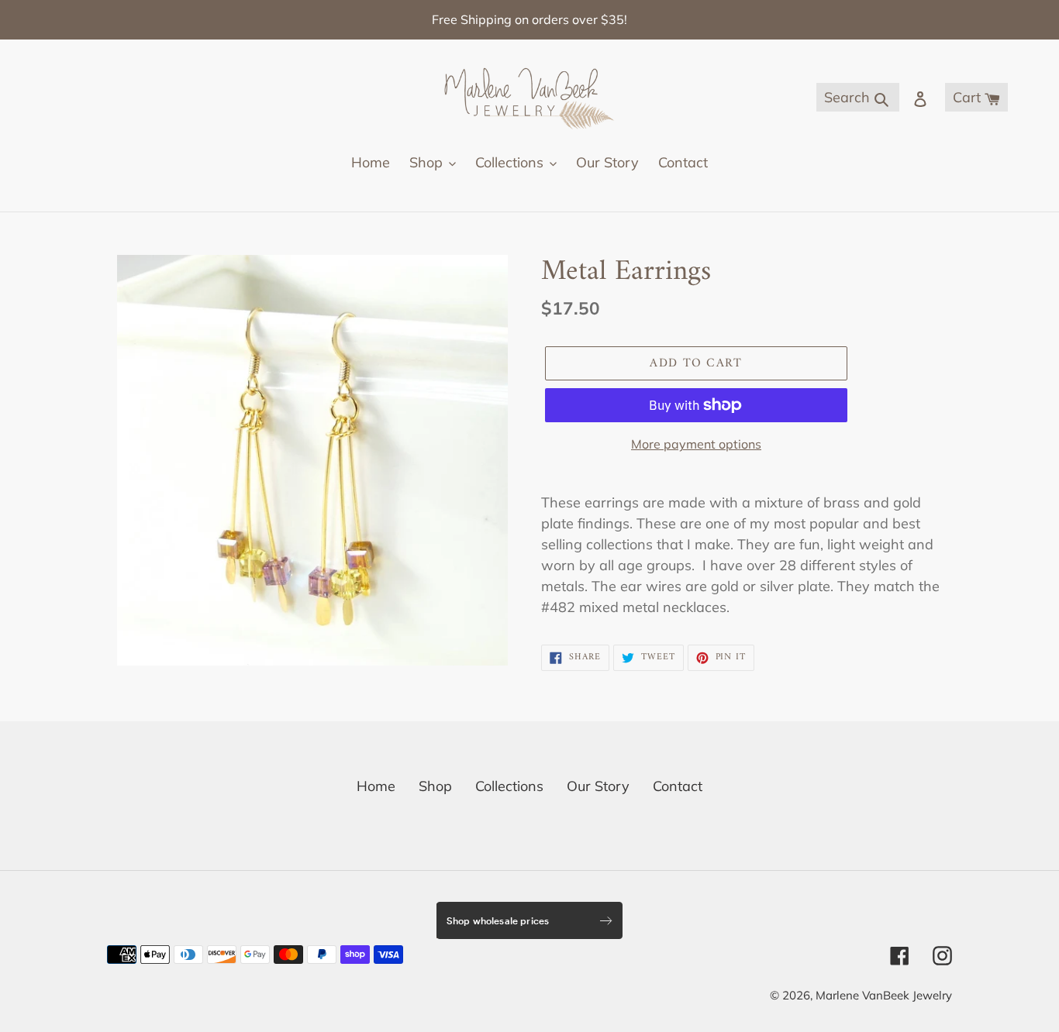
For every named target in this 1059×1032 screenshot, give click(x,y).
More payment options (696, 444)
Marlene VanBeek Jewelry (884, 995)
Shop (435, 786)
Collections (509, 786)
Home (376, 786)
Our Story (598, 786)
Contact (677, 786)
